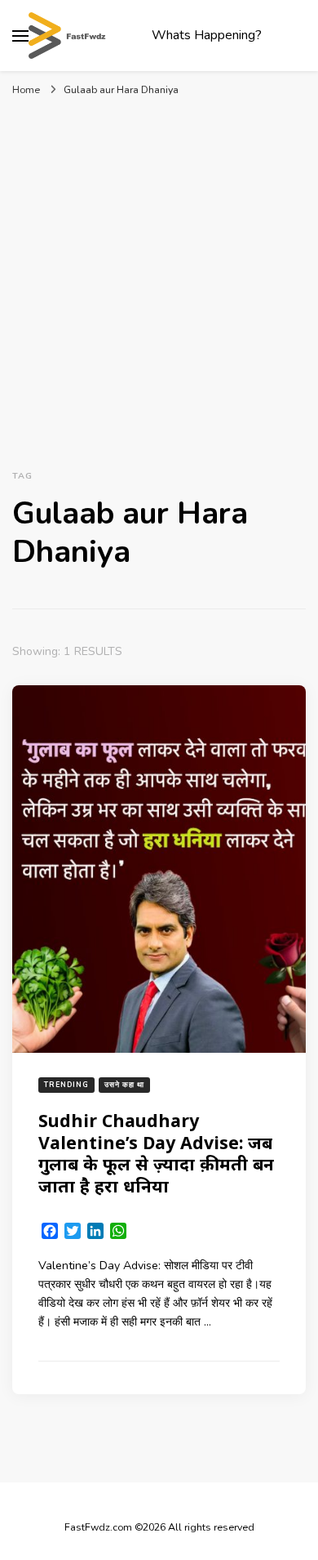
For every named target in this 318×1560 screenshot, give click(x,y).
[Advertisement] (159, 280)
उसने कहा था (124, 1085)
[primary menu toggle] (20, 36)
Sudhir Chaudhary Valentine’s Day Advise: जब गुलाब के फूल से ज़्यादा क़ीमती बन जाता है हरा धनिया (156, 1152)
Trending (66, 1085)
